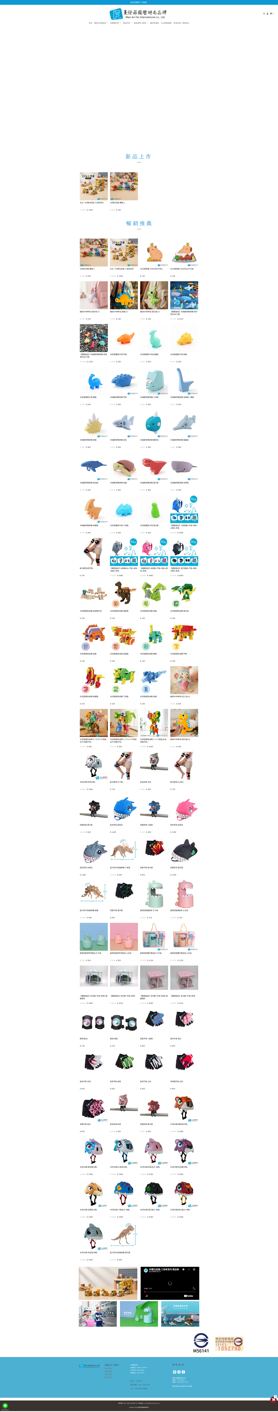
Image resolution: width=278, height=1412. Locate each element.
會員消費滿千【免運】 (139, 2)
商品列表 (127, 23)
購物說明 (108, 1371)
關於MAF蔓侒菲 (100, 23)
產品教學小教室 (140, 23)
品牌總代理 (115, 23)
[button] (21, 87)
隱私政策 (108, 1377)
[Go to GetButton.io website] (5, 1409)
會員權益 (108, 1368)
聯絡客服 (108, 1374)
